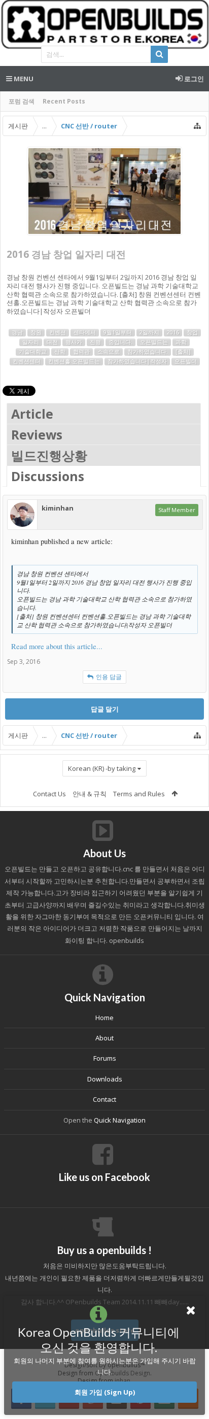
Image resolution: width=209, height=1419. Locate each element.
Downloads (104, 1079)
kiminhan (58, 508)
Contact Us (49, 793)
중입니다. (120, 342)
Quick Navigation (120, 1120)
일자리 (30, 342)
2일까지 (149, 332)
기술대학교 (33, 351)
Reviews (36, 434)
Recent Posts (64, 101)
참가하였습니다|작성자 (137, 361)
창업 (192, 332)
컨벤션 (57, 332)
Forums (104, 1058)
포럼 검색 (21, 101)
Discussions (47, 476)
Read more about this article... (56, 646)
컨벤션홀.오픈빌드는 (74, 361)
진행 (95, 342)
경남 (17, 332)
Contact (104, 1099)
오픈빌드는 (154, 342)
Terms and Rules (139, 793)
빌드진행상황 (49, 455)
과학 (181, 342)
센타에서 (85, 332)
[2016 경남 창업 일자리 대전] (104, 191)
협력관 (81, 351)
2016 (173, 332)
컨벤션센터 (27, 361)
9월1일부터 (117, 332)
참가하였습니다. (147, 351)
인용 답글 (109, 676)
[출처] (183, 351)
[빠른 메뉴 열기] (197, 126)
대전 (52, 342)
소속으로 (108, 351)
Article (32, 413)
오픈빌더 (186, 361)
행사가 (73, 342)
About (104, 1037)
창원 (36, 332)
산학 (59, 351)
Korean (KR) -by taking (101, 768)
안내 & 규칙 (90, 793)
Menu (22, 78)
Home (104, 1017)
